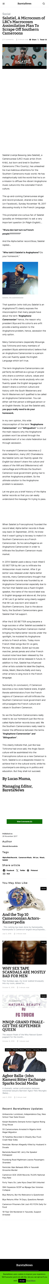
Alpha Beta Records (9, 857)
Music (42, 857)
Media (15, 1050)
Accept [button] (22, 1281)
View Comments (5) (24, 822)
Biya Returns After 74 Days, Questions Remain (23, 1199)
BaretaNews (24, 3)
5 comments (9, 39)
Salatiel (5, 860)
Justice (8, 1050)
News (22, 1050)
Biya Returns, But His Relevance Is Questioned (23, 1195)
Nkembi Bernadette (10, 846)
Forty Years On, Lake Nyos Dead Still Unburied (23, 1182)
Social (6, 14)
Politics (28, 1050)
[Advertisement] (21, 84)
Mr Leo (35, 857)
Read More (30, 1281)
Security (36, 1050)
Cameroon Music (25, 857)
